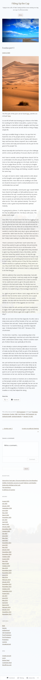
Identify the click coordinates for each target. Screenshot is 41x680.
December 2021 (6, 543)
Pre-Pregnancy (6, 637)
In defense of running (8, 490)
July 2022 (4, 533)
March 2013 (5, 605)
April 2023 (5, 522)
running (4, 642)
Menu (20, 15)
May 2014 (5, 577)
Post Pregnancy (6, 635)
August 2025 (5, 501)
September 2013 (7, 591)
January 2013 (6, 609)
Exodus (12, 414)
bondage (35, 412)
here (28, 114)
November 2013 (6, 586)
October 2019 (6, 566)
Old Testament (21, 412)
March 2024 (5, 515)
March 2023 (5, 524)
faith (16, 414)
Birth (3, 626)
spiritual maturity (17, 416)
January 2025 (6, 506)
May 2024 (5, 513)
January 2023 (6, 526)
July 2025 (4, 503)
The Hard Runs (6, 487)
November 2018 (6, 570)
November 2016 (6, 573)
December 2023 (6, 517)
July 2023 (4, 520)
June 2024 (5, 510)
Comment (32, 459)
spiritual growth (6, 416)
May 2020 (5, 561)
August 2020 (5, 559)
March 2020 (5, 563)
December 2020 (6, 552)
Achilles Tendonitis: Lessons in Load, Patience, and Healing (19, 483)
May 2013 (5, 600)
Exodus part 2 (7, 428)
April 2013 (5, 603)
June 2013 (5, 598)
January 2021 (6, 550)
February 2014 (6, 579)
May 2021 (5, 547)
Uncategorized (6, 644)
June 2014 (5, 575)
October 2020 (6, 556)
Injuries (4, 628)
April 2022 (5, 540)
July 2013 (4, 596)
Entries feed (5, 660)
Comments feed (7, 662)
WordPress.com (6, 665)
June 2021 (5, 545)
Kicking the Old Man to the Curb (11, 485)
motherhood (6, 630)
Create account (6, 656)
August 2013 (5, 593)
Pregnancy (5, 639)
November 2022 (6, 529)
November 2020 (6, 554)
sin (36, 414)
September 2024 (7, 508)
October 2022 (6, 531)
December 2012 (6, 612)
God (19, 414)
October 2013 (6, 589)
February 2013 (6, 607)
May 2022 (5, 538)
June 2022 (5, 536)
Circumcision (6, 414)
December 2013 (6, 584)
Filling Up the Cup (20, 3)
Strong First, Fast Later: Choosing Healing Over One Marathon (20, 480)
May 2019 (5, 568)
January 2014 (6, 582)
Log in (4, 658)
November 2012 (6, 614)
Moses (23, 414)
